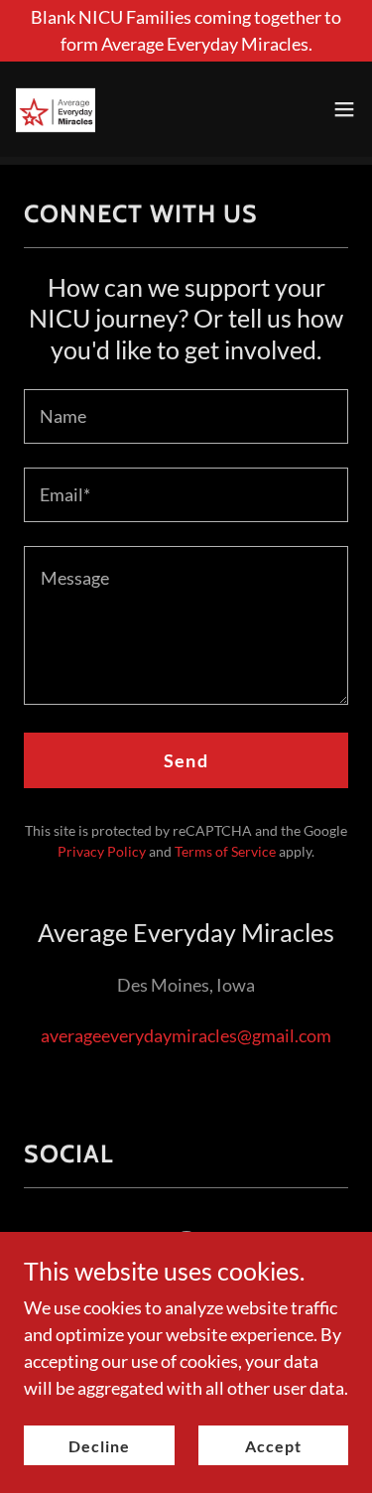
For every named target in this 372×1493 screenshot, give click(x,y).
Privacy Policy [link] (102, 851)
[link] (55, 109)
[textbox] (186, 416)
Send (186, 760)
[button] (344, 109)
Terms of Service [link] (225, 851)
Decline (99, 1445)
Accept (273, 1445)
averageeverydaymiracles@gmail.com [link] (186, 1035)
